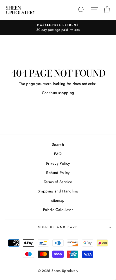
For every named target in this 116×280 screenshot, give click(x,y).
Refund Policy (58, 172)
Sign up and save (58, 227)
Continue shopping (58, 92)
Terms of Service (58, 182)
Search (58, 144)
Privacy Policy (58, 163)
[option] (58, 28)
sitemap (57, 200)
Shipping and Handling (58, 191)
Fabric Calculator (58, 209)
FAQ (58, 154)
